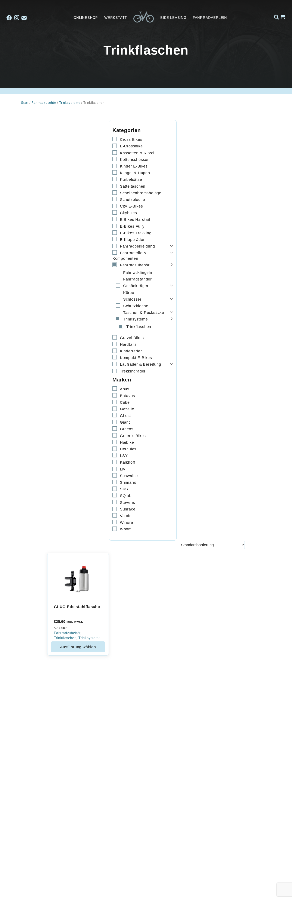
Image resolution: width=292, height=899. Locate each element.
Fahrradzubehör (43, 102)
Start (24, 102)
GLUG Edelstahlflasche (77, 607)
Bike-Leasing (173, 17)
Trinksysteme (69, 102)
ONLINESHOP (86, 17)
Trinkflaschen (65, 638)
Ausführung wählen (78, 647)
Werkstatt (115, 17)
